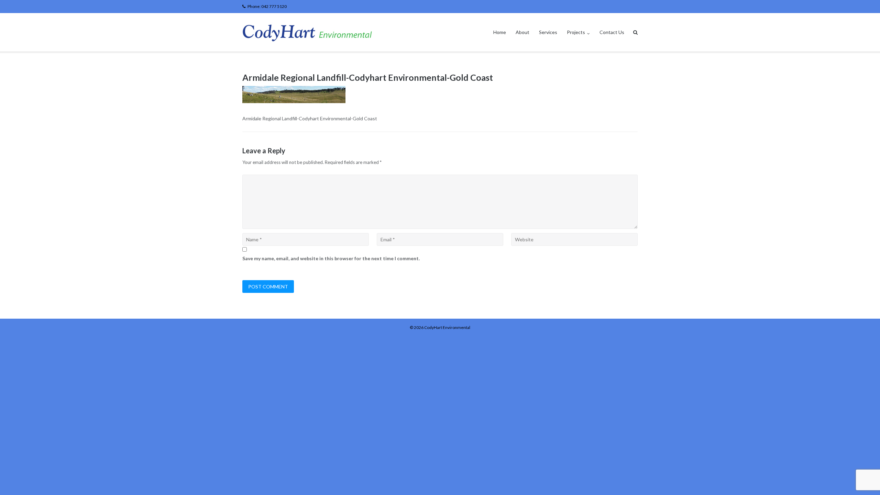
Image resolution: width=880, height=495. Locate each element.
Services (548, 32)
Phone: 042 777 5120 (267, 6)
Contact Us (612, 32)
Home (499, 32)
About (522, 32)
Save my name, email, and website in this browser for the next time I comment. (331, 258)
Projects (576, 32)
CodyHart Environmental (447, 327)
